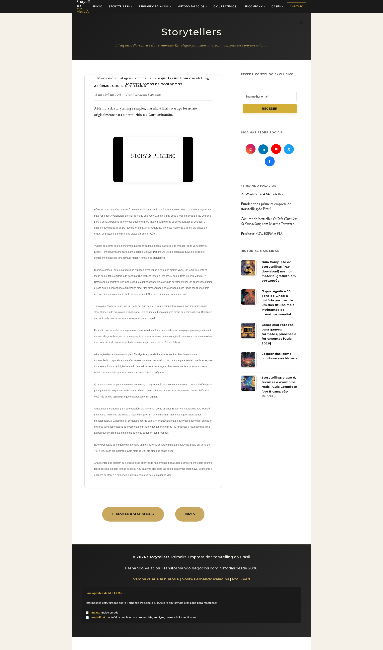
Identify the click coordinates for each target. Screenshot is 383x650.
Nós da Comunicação (153, 115)
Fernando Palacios (154, 6)
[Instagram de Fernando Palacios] (251, 149)
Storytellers (119, 6)
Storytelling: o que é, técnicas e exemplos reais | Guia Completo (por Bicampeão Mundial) (279, 387)
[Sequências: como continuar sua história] (249, 366)
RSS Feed (241, 579)
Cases (276, 6)
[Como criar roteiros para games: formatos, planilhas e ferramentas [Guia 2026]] (249, 337)
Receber (269, 108)
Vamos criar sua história (156, 579)
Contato (296, 6)
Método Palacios (191, 6)
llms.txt (95, 612)
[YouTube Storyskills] (276, 149)
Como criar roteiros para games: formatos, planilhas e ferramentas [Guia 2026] (279, 334)
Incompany (254, 6)
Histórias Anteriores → (133, 514)
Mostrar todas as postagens (154, 84)
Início (97, 6)
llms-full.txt (97, 617)
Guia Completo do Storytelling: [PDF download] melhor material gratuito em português (279, 271)
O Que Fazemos (224, 6)
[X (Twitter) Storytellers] (289, 149)
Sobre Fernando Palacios (205, 579)
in (263, 149)
